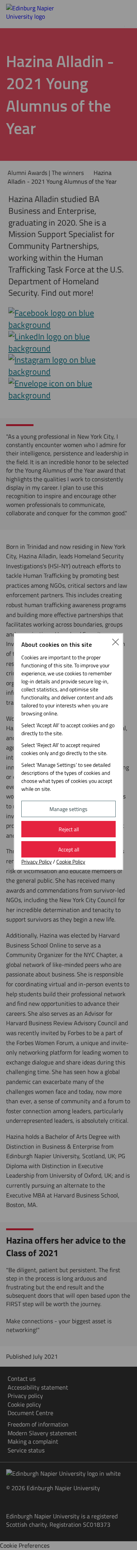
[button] (115, 641)
